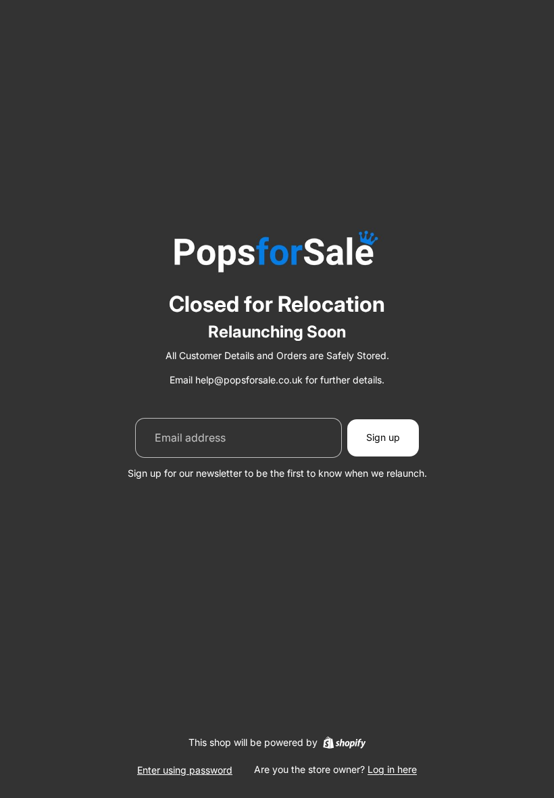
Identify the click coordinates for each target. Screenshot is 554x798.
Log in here (392, 769)
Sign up (383, 437)
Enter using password (184, 770)
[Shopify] (344, 742)
